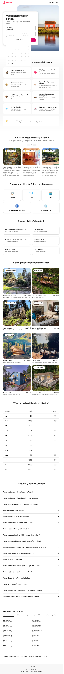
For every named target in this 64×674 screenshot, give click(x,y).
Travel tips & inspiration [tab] (50, 615)
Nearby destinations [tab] (8, 615)
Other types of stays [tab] (22, 615)
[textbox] (13, 35)
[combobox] (20, 29)
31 (12, 64)
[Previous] (28, 145)
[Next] (34, 145)
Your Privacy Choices (36, 671)
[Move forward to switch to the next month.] (28, 39)
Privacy (22, 671)
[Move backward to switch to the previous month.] (9, 39)
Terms (28, 671)
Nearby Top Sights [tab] (36, 615)
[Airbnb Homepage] (7, 2)
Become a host (53, 3)
